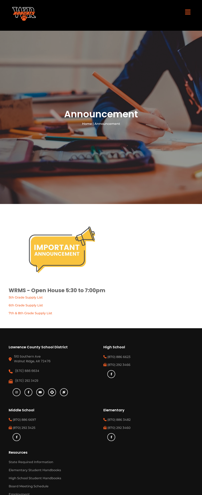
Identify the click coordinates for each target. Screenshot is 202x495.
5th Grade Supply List (26, 297)
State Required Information (31, 462)
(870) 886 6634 (27, 371)
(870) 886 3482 (119, 420)
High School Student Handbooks (35, 478)
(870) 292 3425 (23, 428)
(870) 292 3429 (26, 380)
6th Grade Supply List (26, 305)
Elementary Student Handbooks (35, 470)
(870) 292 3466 (118, 365)
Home (87, 124)
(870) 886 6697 (24, 420)
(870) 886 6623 (118, 357)
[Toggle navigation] (187, 12)
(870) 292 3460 (119, 428)
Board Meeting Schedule (29, 486)
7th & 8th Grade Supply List (30, 313)
